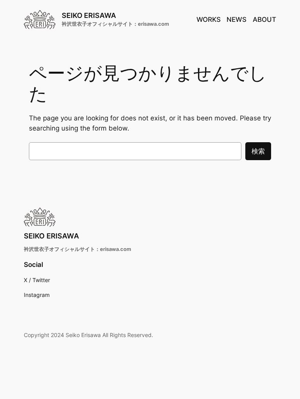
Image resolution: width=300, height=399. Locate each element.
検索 (258, 151)
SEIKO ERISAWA (89, 15)
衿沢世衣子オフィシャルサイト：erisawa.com (115, 24)
